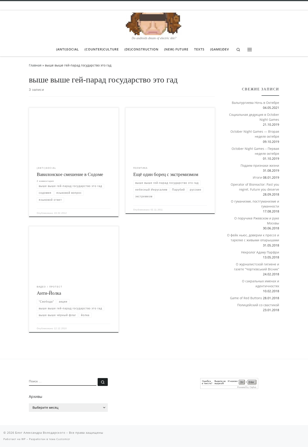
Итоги (257, 177)
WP (23, 439)
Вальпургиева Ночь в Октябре (255, 102)
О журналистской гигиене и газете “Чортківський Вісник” (256, 266)
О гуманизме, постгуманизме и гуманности (255, 203)
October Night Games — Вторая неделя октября (254, 134)
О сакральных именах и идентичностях (260, 283)
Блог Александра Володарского (40, 433)
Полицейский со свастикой (258, 305)
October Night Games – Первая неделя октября (255, 151)
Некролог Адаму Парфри (260, 252)
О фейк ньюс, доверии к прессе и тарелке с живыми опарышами (253, 237)
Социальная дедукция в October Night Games (254, 117)
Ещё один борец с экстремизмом (165, 174)
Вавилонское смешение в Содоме (70, 174)
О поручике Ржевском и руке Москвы (256, 220)
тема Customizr (59, 439)
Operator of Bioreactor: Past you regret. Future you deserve (255, 187)
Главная (35, 65)
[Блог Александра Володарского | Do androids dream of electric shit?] (154, 23)
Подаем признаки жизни (260, 165)
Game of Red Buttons (246, 298)
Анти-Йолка (49, 293)
